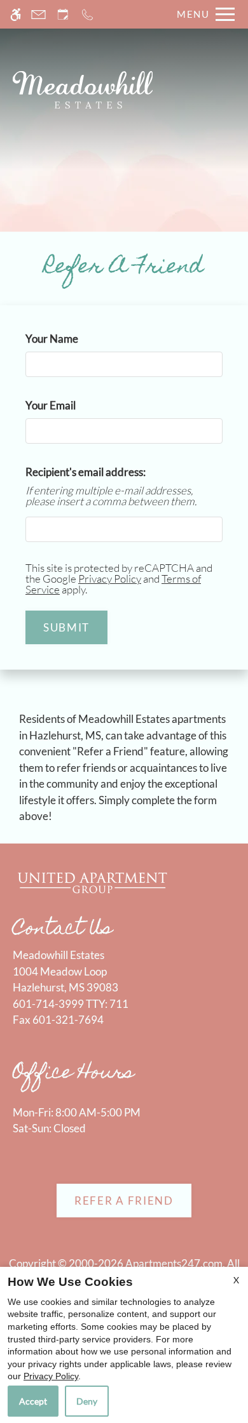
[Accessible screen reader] (15, 14)
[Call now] (87, 14)
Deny (86, 1401)
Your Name (72, 338)
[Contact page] (38, 14)
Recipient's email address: (85, 472)
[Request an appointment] (63, 14)
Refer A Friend (124, 1200)
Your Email (71, 405)
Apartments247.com (174, 1263)
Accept (33, 1401)
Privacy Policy (109, 578)
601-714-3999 (70, 1003)
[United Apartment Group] (92, 881)
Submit (66, 627)
